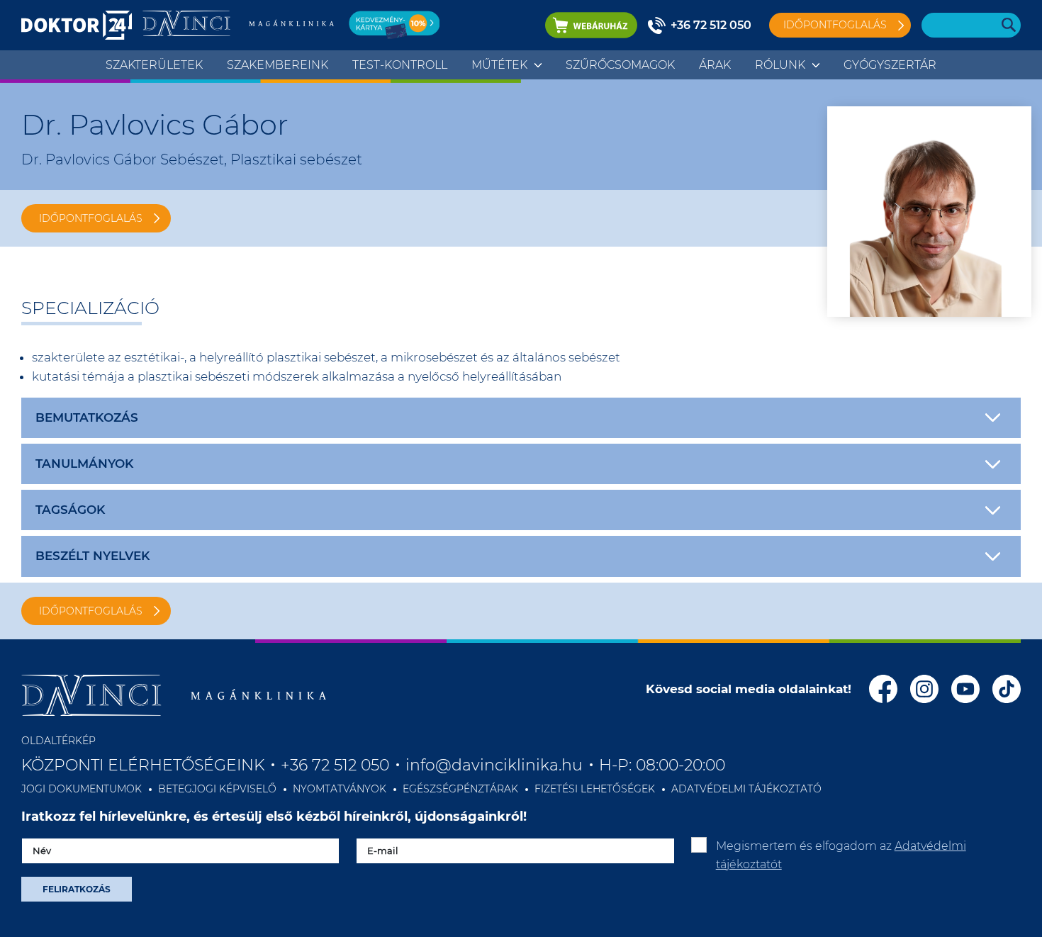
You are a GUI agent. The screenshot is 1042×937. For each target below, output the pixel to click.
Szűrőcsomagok (620, 65)
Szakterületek (154, 65)
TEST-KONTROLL (399, 65)
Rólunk (780, 65)
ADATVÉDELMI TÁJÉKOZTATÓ (746, 788)
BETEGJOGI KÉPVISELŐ (217, 788)
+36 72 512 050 (711, 25)
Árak (715, 65)
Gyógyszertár (890, 65)
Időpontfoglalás (835, 24)
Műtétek (499, 65)
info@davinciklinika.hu (494, 765)
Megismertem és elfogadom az (841, 855)
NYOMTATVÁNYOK (339, 788)
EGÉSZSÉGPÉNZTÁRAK (460, 788)
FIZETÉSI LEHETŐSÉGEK (594, 788)
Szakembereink (277, 65)
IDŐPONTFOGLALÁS (90, 218)
